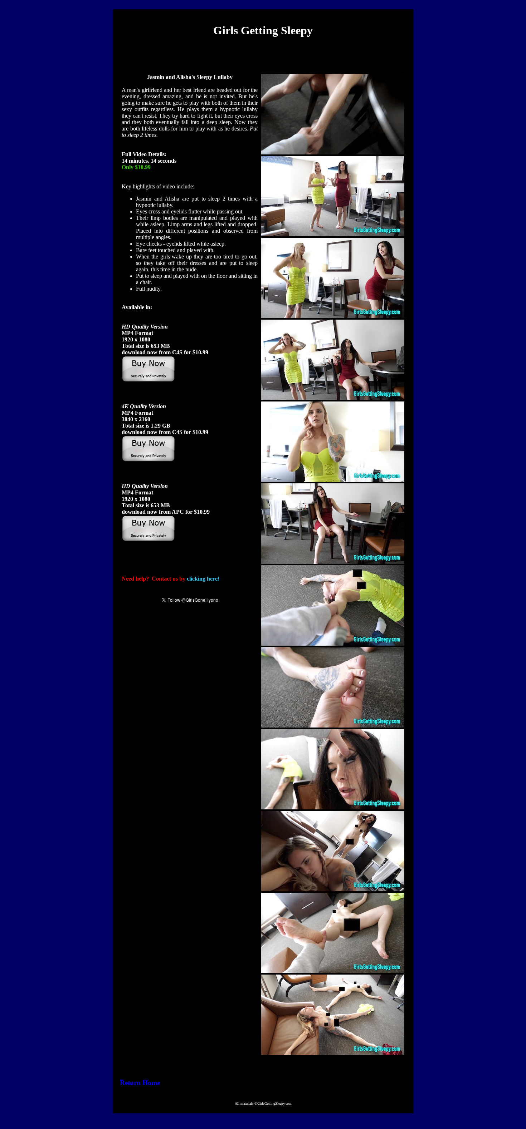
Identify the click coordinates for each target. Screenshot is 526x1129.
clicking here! (203, 579)
